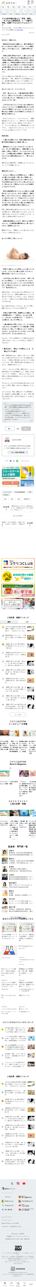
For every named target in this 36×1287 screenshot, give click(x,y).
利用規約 (22, 1234)
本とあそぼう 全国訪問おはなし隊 (11, 1226)
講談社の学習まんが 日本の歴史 (10, 1223)
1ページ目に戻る (18, 30)
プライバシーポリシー (23, 1236)
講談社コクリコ (4, 825)
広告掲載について (11, 1236)
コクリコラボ (6, 34)
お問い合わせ (14, 1234)
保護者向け (27, 499)
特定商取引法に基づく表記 (12, 1239)
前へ (10, 428)
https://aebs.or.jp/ (18, 1263)
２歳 (11, 499)
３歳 (18, 499)
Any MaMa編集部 (20, 492)
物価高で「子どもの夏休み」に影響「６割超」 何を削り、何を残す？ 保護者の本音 (13, 524)
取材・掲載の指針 (25, 1239)
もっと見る (18, 714)
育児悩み (6, 495)
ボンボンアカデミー (7, 1217)
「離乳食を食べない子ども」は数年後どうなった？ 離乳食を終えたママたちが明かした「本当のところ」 (22, 508)
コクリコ (13, 839)
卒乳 (30, 492)
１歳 (5, 499)
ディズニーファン (6, 1220)
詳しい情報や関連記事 (18, 452)
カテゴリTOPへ (18, 516)
